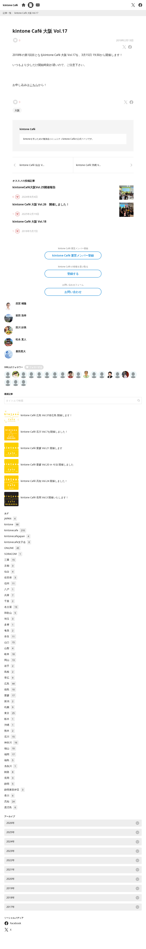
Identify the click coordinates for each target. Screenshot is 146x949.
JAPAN (9, 518)
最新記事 (8, 393)
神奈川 (10, 742)
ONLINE (11, 548)
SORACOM (12, 554)
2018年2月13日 (125, 40)
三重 (9, 559)
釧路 (8, 772)
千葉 (8, 601)
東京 (9, 713)
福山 (9, 748)
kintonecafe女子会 (17, 542)
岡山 (9, 660)
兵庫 (8, 595)
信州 (9, 583)
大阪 (17, 110)
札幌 (8, 707)
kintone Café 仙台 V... (32, 165)
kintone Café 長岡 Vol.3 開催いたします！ (44, 497)
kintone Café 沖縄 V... (88, 165)
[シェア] (140, 5)
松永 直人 (21, 339)
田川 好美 (21, 327)
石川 (9, 736)
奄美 (8, 630)
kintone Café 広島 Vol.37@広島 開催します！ (46, 415)
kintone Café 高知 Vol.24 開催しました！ (44, 481)
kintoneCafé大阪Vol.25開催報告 (34, 187)
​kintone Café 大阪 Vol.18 (29, 221)
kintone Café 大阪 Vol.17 (39, 31)
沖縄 (8, 724)
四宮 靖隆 (21, 303)
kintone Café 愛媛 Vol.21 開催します (41, 448)
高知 (9, 801)
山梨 (8, 648)
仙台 (8, 571)
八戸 (8, 589)
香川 (8, 795)
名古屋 (10, 607)
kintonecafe (14, 530)
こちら (34, 85)
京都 (8, 565)
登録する (73, 274)
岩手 (8, 665)
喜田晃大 (21, 351)
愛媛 (9, 695)
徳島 (9, 689)
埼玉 (8, 618)
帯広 (8, 677)
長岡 (8, 777)
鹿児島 (10, 807)
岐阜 (9, 654)
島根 (8, 671)
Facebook (15, 923)
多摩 (8, 624)
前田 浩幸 (21, 315)
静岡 (8, 783)
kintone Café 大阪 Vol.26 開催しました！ (40, 204)
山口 (9, 642)
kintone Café (10, 5)
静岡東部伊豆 (13, 789)
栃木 (8, 719)
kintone (11, 524)
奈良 (9, 636)
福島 (8, 760)
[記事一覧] (30, 5)
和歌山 (10, 612)
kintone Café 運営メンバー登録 (73, 255)
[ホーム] (23, 5)
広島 (9, 683)
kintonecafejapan (16, 536)
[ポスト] (133, 5)
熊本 (8, 730)
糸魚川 (10, 766)
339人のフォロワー (13, 367)
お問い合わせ (73, 292)
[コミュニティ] (38, 5)
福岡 (9, 754)
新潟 (8, 701)
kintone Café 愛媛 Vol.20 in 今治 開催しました (47, 464)
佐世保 (10, 577)
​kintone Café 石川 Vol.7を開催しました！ (44, 431)
